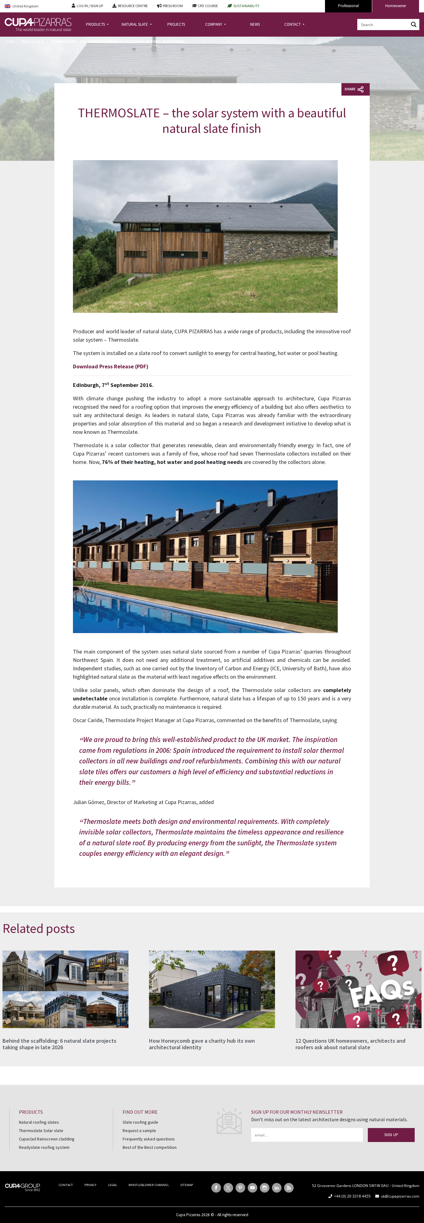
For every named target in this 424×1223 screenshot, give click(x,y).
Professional (348, 5)
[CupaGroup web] (22, 1187)
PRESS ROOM (173, 5)
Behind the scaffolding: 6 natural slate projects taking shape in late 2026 (59, 1044)
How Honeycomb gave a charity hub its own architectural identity (202, 1044)
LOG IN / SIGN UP (90, 5)
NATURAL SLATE (135, 24)
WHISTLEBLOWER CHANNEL (149, 1185)
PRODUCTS (96, 24)
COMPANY (214, 24)
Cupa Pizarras (188, 1214)
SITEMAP (186, 1185)
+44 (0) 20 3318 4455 (352, 1196)
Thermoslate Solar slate (41, 1130)
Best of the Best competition (150, 1147)
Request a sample (139, 1130)
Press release (32, 41)
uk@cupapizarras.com (400, 1196)
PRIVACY (90, 1185)
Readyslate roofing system (44, 1147)
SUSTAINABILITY (246, 5)
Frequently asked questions (149, 1139)
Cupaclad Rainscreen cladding (46, 1139)
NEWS (255, 24)
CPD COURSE (208, 5)
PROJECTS (176, 24)
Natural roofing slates (39, 1122)
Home (10, 41)
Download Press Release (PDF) (110, 366)
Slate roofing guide (140, 1122)
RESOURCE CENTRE (133, 5)
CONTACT (293, 24)
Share (350, 89)
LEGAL (112, 1185)
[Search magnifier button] (413, 24)
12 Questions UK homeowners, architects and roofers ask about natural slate (350, 1044)
